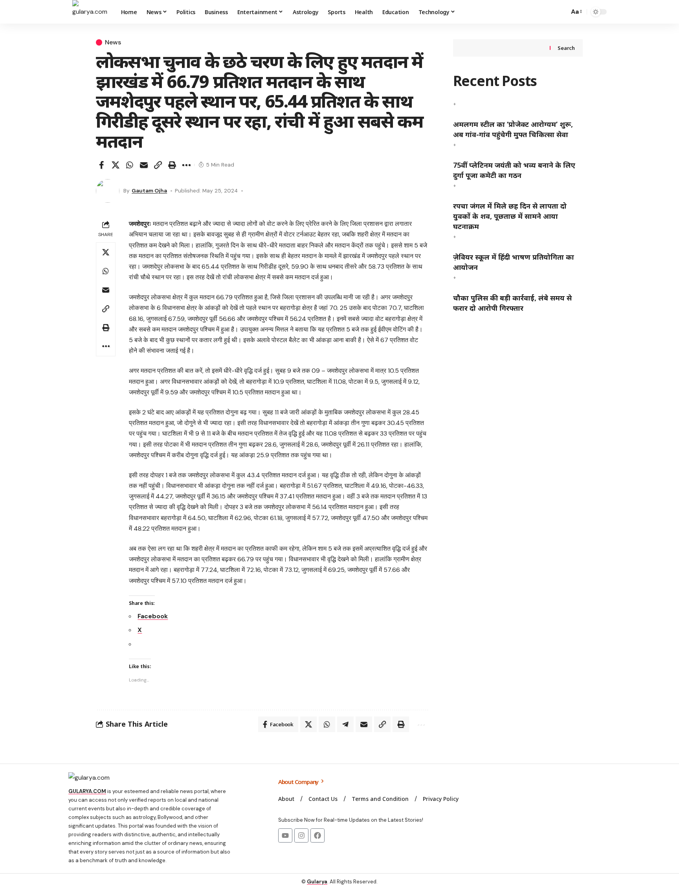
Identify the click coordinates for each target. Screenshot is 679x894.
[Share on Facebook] (101, 165)
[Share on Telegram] (345, 724)
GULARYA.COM (87, 791)
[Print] (172, 165)
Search (566, 47)
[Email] (143, 165)
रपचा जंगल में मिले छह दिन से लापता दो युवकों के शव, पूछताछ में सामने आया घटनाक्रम (510, 216)
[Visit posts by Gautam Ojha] (107, 191)
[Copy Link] (157, 165)
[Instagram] (301, 835)
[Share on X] (115, 165)
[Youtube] (285, 835)
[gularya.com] (90, 12)
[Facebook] (317, 835)
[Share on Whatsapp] (129, 165)
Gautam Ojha (149, 190)
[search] (561, 12)
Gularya (317, 881)
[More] (186, 165)
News (113, 42)
